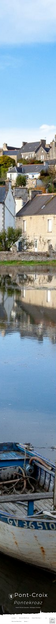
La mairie (14, 618)
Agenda (25, 621)
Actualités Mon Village (24, 618)
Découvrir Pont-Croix (16, 621)
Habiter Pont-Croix (36, 618)
